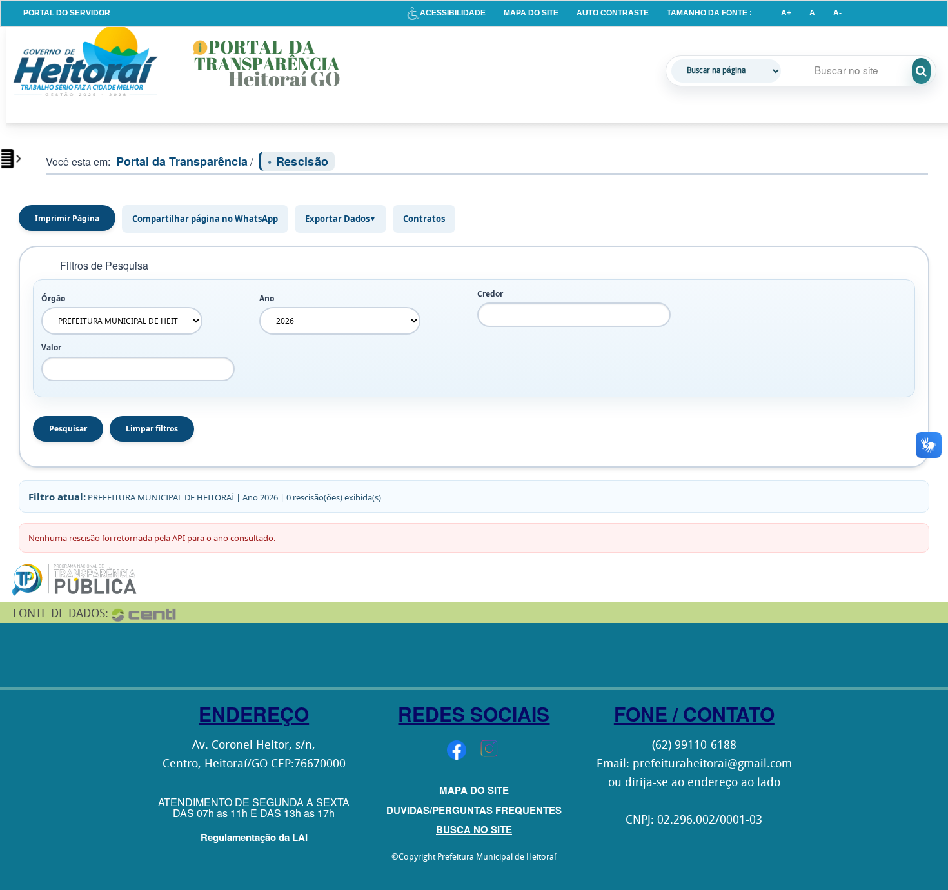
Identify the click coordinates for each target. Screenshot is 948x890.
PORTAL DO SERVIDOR (66, 12)
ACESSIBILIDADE (453, 12)
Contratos (424, 218)
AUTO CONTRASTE (613, 12)
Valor (51, 347)
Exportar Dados (340, 218)
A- (837, 12)
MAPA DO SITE (531, 12)
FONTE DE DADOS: (60, 614)
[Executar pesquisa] (921, 71)
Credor (490, 293)
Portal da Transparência (182, 161)
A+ (786, 12)
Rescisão (302, 161)
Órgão (53, 298)
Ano (266, 298)
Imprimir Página (67, 218)
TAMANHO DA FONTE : (709, 12)
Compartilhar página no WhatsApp (205, 218)
